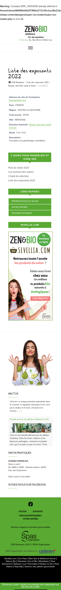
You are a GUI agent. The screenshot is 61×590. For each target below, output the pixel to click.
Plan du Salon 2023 (18, 167)
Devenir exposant (22, 213)
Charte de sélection (18, 176)
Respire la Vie (45, 561)
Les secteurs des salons (21, 172)
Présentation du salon (25, 201)
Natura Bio (11, 558)
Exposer (37, 508)
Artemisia (22, 558)
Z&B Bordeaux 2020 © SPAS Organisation (30, 541)
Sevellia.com (10, 555)
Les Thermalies (30, 561)
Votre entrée (20, 207)
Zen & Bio (33, 558)
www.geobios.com (17, 100)
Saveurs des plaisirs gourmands (40, 563)
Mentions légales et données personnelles (30, 524)
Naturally (19, 563)
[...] (35, 438)
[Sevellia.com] (30, 233)
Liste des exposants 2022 (21, 180)
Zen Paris (23, 555)
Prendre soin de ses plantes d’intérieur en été (29, 403)
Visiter (22, 508)
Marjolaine (44, 558)
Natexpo (17, 561)
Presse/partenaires (30, 512)
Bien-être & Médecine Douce (42, 555)
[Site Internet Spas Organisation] (30, 529)
